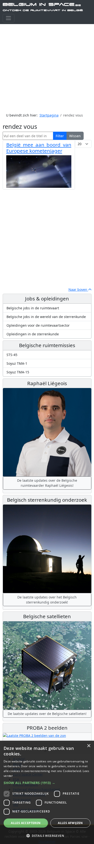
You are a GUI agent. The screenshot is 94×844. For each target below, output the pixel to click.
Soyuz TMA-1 (17, 363)
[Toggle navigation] (8, 18)
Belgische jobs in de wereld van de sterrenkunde (46, 316)
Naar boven (78, 289)
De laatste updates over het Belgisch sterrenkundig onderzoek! (47, 599)
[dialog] (47, 792)
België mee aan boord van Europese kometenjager (38, 147)
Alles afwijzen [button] (70, 823)
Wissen (75, 136)
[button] (47, 782)
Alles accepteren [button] (25, 823)
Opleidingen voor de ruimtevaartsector (38, 325)
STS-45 (12, 354)
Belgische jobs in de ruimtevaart (33, 308)
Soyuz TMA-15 (18, 372)
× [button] (88, 746)
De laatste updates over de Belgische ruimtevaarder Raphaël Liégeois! (47, 483)
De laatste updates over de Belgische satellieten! (47, 713)
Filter (60, 136)
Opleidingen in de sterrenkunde (33, 334)
